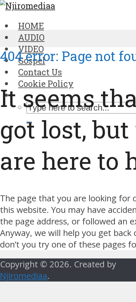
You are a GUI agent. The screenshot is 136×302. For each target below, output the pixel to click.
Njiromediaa (23, 276)
